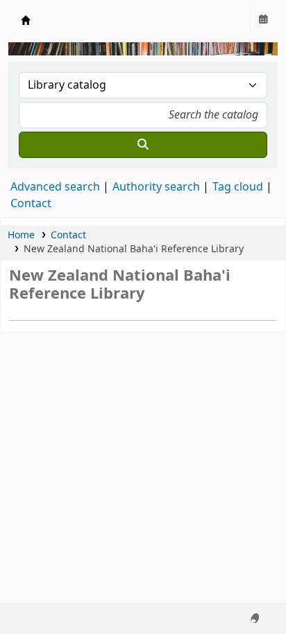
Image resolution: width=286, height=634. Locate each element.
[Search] (143, 145)
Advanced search (55, 187)
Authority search (156, 187)
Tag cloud (237, 187)
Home (21, 235)
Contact (68, 235)
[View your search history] (263, 20)
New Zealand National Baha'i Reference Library (26, 20)
